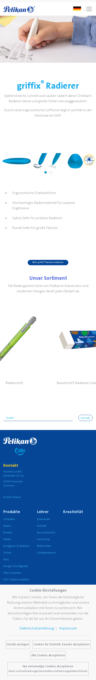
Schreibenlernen (46, 552)
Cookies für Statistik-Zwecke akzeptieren (61, 644)
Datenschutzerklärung (36, 628)
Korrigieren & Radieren (16, 546)
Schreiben (9, 519)
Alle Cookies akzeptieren (48, 655)
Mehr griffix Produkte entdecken (48, 262)
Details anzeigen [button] (18, 644)
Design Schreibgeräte (15, 566)
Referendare (44, 546)
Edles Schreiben (12, 572)
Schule (7, 552)
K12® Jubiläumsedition (16, 579)
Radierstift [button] (14, 383)
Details (85, 418)
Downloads (43, 519)
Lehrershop (43, 539)
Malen (7, 525)
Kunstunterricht (46, 532)
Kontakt (41, 525)
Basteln (7, 532)
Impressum (68, 628)
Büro (6, 559)
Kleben (7, 539)
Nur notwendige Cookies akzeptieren (48, 669)
